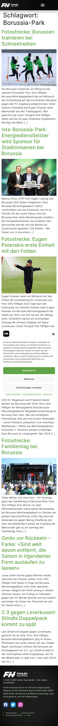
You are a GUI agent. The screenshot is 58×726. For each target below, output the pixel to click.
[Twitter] (13, 704)
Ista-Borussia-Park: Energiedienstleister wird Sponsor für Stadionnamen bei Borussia (25, 141)
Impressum (47, 394)
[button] (53, 334)
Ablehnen (29, 379)
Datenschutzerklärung (32, 394)
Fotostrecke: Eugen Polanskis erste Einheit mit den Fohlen (28, 245)
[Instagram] (20, 704)
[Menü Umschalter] (43, 5)
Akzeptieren (29, 370)
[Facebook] (5, 704)
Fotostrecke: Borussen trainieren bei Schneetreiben (28, 38)
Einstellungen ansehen (29, 387)
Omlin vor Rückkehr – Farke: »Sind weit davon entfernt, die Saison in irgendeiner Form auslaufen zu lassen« (26, 553)
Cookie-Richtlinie (13, 394)
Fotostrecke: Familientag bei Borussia (19, 446)
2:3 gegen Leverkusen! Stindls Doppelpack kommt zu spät (28, 618)
